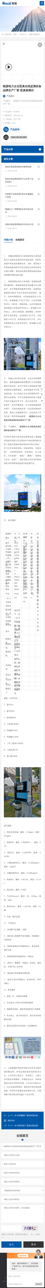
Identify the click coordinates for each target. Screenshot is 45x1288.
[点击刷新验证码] (30, 1228)
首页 (15, 34)
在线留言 (19, 239)
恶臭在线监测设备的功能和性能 (18, 167)
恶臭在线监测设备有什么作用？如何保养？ (19, 180)
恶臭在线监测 (34, 34)
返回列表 (11, 1121)
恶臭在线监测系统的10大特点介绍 (19, 224)
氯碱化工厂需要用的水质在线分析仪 (19, 210)
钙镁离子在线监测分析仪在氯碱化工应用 (19, 195)
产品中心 (22, 34)
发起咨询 (39, 1284)
